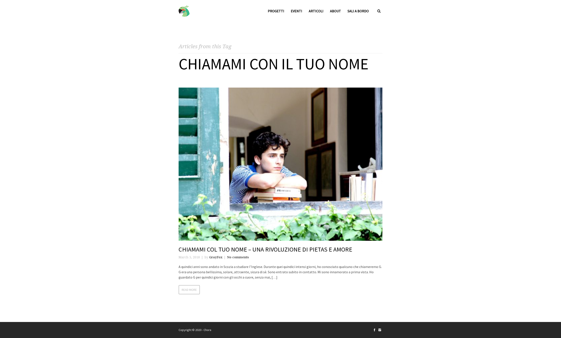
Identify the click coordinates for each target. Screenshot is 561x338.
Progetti (276, 11)
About (335, 11)
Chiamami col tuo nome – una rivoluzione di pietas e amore (265, 249)
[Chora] (184, 11)
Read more (189, 290)
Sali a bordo (358, 11)
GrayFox (215, 257)
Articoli (316, 11)
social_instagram (379, 330)
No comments (238, 257)
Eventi (296, 11)
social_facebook (374, 330)
